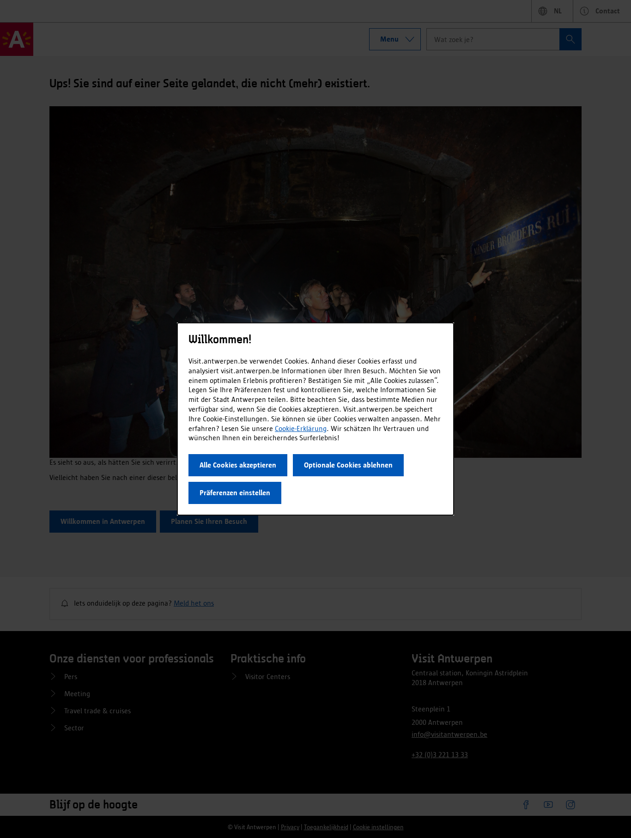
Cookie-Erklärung (301, 428)
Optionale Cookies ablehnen (348, 465)
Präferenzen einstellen (235, 493)
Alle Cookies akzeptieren (238, 465)
